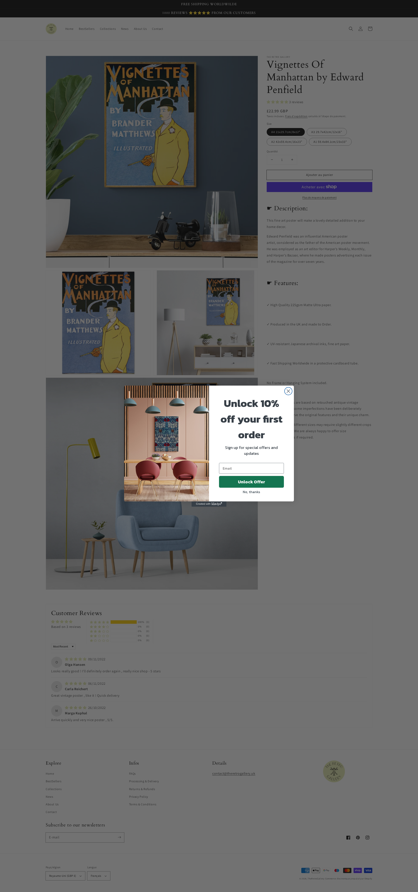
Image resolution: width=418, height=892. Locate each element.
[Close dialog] (288, 391)
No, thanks (251, 491)
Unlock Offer (251, 482)
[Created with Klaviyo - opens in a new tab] (209, 504)
